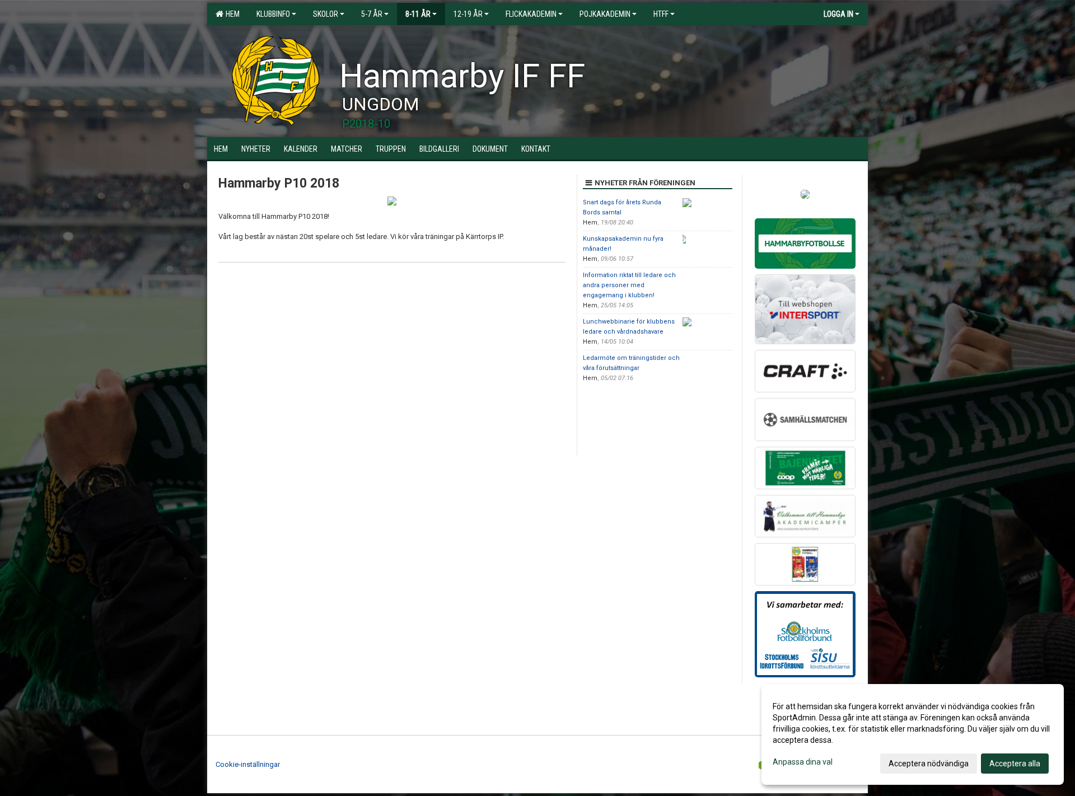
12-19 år (468, 14)
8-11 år (418, 14)
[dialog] (912, 734)
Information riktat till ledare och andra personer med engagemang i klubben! (629, 285)
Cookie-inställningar (248, 764)
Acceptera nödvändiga (929, 763)
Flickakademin (531, 14)
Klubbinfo (273, 14)
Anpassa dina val (803, 761)
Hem (231, 14)
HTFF (661, 14)
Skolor (325, 14)
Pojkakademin (604, 14)
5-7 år (371, 14)
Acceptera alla (1014, 763)
